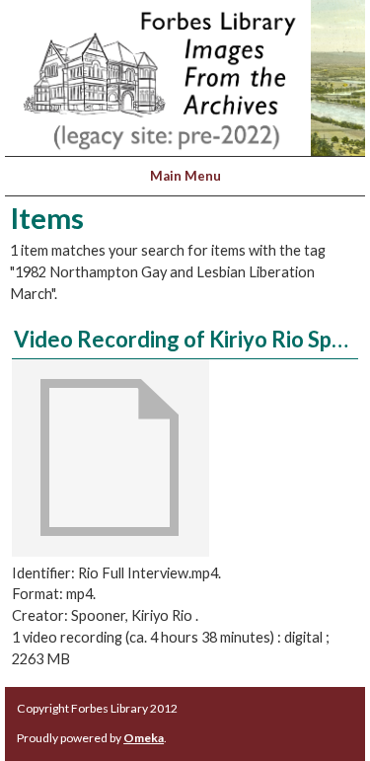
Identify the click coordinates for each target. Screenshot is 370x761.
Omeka (143, 737)
